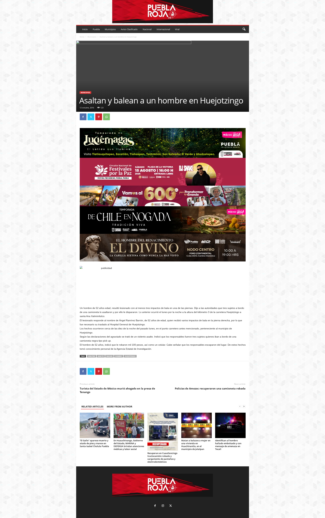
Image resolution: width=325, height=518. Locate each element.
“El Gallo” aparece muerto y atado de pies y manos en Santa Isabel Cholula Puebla (94, 443)
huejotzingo (130, 356)
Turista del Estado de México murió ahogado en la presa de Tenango (117, 390)
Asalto (101, 356)
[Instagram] (163, 506)
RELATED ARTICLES (92, 406)
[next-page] (244, 406)
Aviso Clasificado (129, 29)
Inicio (85, 29)
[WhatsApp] (106, 116)
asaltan (91, 356)
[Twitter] (91, 116)
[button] (244, 29)
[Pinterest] (98, 116)
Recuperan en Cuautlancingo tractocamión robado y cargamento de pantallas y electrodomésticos (162, 457)
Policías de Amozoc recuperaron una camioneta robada (210, 388)
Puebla (96, 29)
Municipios (110, 29)
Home (82, 37)
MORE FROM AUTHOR (119, 406)
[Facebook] (83, 116)
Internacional (163, 29)
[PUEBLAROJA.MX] (162, 11)
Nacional (147, 29)
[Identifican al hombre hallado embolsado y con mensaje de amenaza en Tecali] (230, 425)
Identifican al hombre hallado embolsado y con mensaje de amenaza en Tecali (228, 445)
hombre (118, 356)
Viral (177, 29)
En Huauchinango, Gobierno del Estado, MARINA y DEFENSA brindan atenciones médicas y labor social (129, 445)
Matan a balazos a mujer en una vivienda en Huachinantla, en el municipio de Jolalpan (195, 445)
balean (109, 356)
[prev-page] (240, 406)
